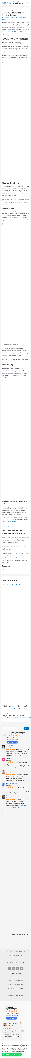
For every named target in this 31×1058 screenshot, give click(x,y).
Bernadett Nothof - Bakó (14, 796)
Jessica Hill (9, 746)
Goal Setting (15, 717)
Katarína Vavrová (11, 783)
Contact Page (13, 557)
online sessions (13, 521)
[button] (12, 1054)
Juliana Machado (11, 771)
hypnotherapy (5, 25)
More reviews (15, 807)
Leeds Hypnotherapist (7, 31)
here (7, 562)
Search (3, 725)
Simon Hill (9, 758)
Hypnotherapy (6, 17)
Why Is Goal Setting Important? (13, 716)
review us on (11, 742)
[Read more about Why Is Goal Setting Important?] (11, 713)
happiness (15, 708)
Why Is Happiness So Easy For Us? (15, 706)
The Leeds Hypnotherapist (18, 2)
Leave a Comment (7, 708)
